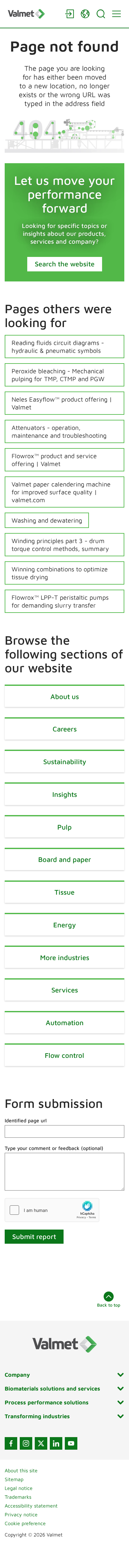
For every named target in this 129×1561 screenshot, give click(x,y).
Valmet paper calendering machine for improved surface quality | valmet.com (61, 492)
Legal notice (19, 1488)
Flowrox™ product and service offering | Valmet (54, 459)
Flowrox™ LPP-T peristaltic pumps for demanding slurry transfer (60, 601)
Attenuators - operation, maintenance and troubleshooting (59, 431)
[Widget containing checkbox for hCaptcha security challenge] (52, 1210)
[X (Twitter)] (41, 1443)
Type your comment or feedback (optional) (54, 1148)
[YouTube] (71, 1443)
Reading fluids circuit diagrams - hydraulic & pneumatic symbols (58, 346)
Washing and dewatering (47, 520)
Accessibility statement (31, 1505)
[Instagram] (26, 1443)
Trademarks (18, 1497)
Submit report (34, 1236)
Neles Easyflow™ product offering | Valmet (62, 403)
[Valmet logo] (33, 13)
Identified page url (26, 1120)
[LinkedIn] (56, 1443)
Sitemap (14, 1479)
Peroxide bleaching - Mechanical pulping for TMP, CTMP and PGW (58, 374)
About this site (21, 1470)
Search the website (65, 264)
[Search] (101, 14)
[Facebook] (11, 1443)
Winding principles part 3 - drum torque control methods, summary (60, 544)
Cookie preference (25, 1523)
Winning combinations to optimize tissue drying (60, 573)
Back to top (108, 1305)
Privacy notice (21, 1514)
